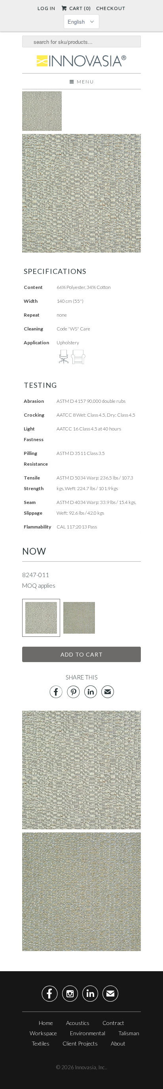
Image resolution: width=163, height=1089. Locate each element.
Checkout (110, 8)
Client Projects (80, 1043)
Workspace (43, 1033)
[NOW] (42, 128)
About (118, 1043)
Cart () (79, 8)
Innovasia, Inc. (90, 1067)
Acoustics (77, 1022)
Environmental (87, 1033)
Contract (113, 1022)
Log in (46, 8)
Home (46, 1022)
